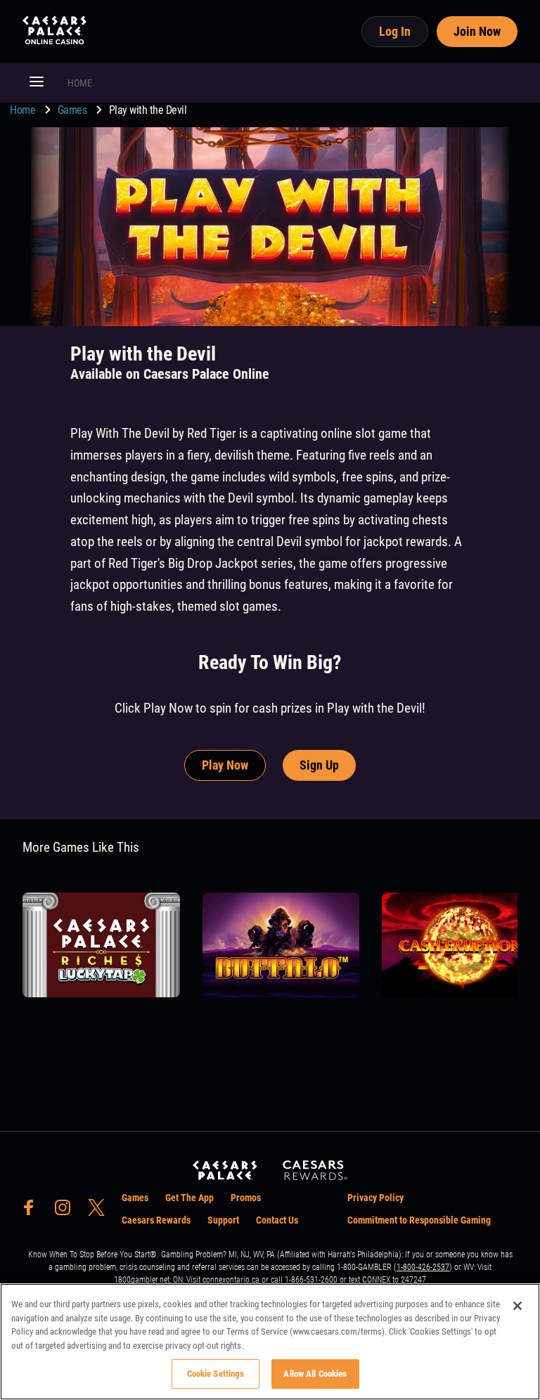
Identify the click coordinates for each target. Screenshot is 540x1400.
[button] (36, 82)
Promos (246, 1197)
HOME (80, 83)
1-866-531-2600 (311, 1280)
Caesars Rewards (156, 1220)
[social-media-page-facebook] (33, 1211)
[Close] (517, 1305)
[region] (270, 1341)
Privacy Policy (375, 1197)
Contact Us (277, 1220)
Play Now (225, 765)
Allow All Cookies (315, 1373)
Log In (395, 31)
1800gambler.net (141, 1280)
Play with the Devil (148, 110)
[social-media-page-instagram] (66, 1211)
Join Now (477, 31)
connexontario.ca (231, 1280)
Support (223, 1220)
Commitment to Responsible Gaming (419, 1220)
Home (24, 110)
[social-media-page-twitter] (100, 1211)
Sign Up (319, 765)
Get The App (189, 1197)
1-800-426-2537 (423, 1267)
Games (73, 110)
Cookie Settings (216, 1373)
